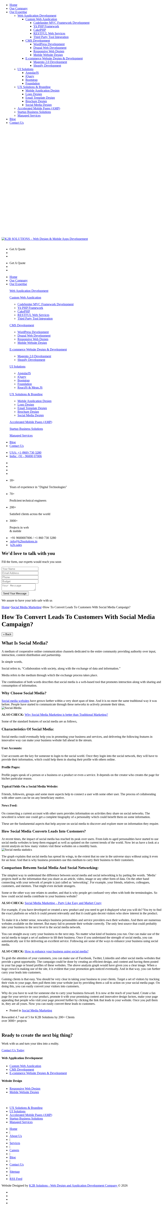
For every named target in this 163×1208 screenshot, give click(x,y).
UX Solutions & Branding (33, 87)
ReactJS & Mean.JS (30, 387)
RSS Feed (16, 1178)
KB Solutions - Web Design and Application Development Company (73, 1185)
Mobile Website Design (48, 55)
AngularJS (32, 72)
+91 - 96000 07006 (26, 456)
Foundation (32, 83)
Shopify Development (47, 65)
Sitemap (15, 1171)
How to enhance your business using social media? (56, 951)
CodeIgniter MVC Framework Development (61, 22)
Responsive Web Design (48, 51)
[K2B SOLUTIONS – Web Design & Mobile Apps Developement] (45, 238)
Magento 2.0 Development (50, 62)
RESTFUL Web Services (49, 33)
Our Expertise (18, 12)
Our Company (19, 8)
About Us (16, 1136)
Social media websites (15, 700)
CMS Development (37, 40)
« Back (7, 634)
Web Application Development (36, 15)
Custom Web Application (41, 19)
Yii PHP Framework (46, 26)
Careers (14, 1150)
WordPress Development (49, 44)
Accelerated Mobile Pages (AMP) (38, 108)
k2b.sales (16, 545)
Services (15, 1143)
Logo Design (33, 94)
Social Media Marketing (26, 607)
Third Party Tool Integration (51, 37)
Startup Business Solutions (34, 112)
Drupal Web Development (49, 47)
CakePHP (39, 30)
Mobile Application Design (42, 90)
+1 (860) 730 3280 (25, 452)
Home (13, 5)
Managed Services (29, 115)
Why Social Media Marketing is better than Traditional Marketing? (66, 714)
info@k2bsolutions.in (23, 541)
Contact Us (17, 122)
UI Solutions (25, 69)
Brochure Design (36, 101)
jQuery (29, 76)
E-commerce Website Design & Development (54, 58)
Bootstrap (31, 79)
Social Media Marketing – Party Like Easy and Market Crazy (63, 903)
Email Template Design (40, 97)
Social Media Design (38, 104)
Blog (13, 119)
